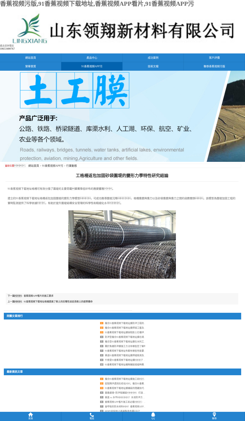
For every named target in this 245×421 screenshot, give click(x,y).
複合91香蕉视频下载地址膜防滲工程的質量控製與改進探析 (135, 323)
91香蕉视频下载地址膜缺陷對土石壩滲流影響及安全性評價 (135, 332)
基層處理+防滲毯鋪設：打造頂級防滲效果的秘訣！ (138, 393)
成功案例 (153, 57)
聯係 (214, 418)
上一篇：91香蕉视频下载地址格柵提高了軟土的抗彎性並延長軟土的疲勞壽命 (50, 301)
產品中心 (92, 57)
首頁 (30, 418)
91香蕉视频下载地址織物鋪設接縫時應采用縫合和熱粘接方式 (136, 364)
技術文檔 (153, 66)
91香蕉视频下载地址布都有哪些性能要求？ (130, 351)
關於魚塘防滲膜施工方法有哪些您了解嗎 (125, 346)
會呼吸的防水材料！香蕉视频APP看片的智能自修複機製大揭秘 (139, 406)
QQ (153, 418)
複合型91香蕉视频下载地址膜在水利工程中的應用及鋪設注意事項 (138, 341)
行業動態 (71, 165)
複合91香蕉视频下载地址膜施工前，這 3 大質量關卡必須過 (137, 379)
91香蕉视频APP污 (91, 66)
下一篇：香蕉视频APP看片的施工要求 (30, 296)
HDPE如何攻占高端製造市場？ (123, 411)
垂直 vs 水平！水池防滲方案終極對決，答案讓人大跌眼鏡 (142, 397)
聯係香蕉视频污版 (214, 66)
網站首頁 (30, 57)
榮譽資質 (30, 66)
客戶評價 (214, 57)
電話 (92, 418)
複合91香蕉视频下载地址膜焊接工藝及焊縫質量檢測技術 (133, 328)
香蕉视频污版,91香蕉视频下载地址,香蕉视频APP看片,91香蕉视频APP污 (97, 3)
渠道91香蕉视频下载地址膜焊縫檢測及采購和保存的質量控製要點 (138, 355)
